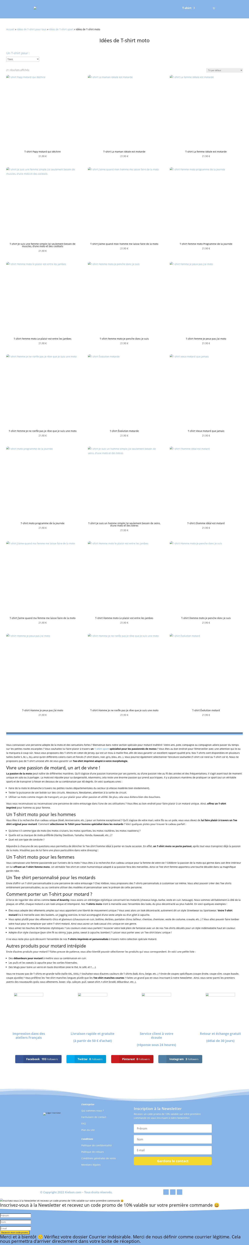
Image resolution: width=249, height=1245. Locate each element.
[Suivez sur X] (172, 1192)
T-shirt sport (101, 748)
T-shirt (186, 8)
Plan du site (88, 1130)
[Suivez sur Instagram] (179, 1192)
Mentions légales (91, 1164)
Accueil (10, 29)
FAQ (83, 1123)
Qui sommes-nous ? (92, 1110)
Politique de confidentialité (96, 1145)
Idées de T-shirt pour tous (31, 29)
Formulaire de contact (93, 1117)
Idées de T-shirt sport (61, 29)
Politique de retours (92, 1151)
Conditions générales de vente (98, 1158)
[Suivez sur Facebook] (166, 1192)
